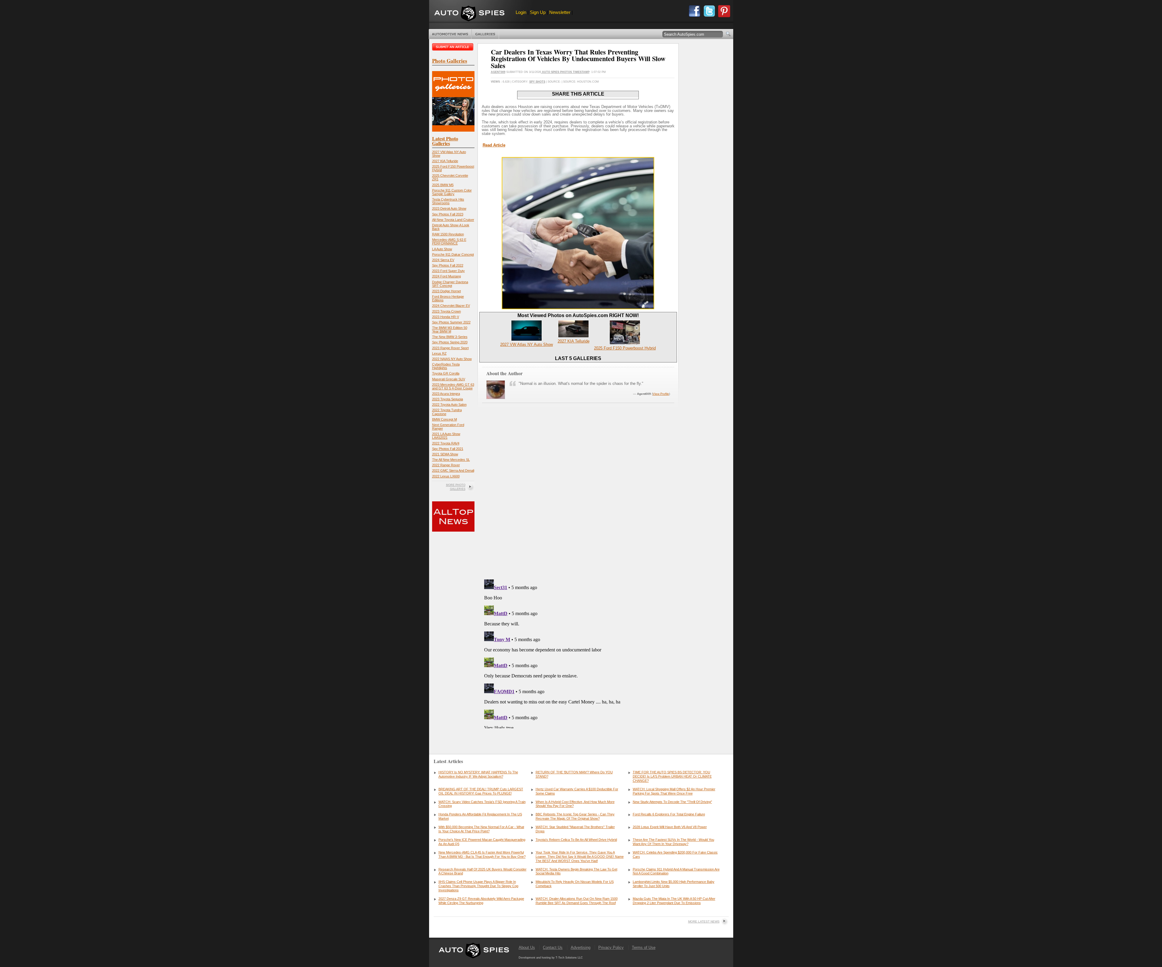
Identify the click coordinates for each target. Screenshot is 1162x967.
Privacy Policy (611, 947)
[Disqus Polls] (578, 497)
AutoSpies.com (469, 14)
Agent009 (498, 72)
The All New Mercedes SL (451, 459)
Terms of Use (643, 947)
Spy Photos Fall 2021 (447, 449)
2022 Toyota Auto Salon (449, 404)
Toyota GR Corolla (445, 373)
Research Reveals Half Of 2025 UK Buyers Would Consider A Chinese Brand (482, 871)
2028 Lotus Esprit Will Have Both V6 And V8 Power (670, 827)
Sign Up (538, 12)
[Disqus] (578, 652)
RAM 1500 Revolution (448, 234)
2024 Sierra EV (443, 260)
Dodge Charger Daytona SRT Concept (450, 283)
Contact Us (553, 947)
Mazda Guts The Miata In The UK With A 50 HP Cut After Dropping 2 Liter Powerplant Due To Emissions (674, 901)
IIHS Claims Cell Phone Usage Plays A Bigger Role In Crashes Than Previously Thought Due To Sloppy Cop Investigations (478, 886)
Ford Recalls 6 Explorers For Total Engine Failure (669, 814)
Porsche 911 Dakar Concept (453, 254)
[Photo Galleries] (453, 130)
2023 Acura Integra (446, 393)
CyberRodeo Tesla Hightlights (446, 366)
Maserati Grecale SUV (448, 379)
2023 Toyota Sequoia (447, 399)
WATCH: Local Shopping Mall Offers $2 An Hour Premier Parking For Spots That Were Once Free (674, 791)
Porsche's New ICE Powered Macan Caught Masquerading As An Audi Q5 (481, 842)
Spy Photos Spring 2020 (450, 342)
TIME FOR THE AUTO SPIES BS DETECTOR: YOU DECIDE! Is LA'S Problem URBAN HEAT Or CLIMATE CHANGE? (672, 776)
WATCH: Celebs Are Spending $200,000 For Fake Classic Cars (675, 854)
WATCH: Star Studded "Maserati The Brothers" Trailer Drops (575, 829)
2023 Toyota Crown (446, 311)
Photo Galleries (485, 34)
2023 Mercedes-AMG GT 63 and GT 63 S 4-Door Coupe (453, 386)
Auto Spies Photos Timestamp (565, 72)
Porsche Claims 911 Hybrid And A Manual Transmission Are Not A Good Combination (676, 871)
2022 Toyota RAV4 (445, 443)
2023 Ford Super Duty (448, 271)
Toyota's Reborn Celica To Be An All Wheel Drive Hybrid (576, 839)
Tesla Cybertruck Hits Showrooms (448, 201)
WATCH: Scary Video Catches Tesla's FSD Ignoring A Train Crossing (482, 804)
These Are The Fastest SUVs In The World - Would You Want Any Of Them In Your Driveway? (673, 842)
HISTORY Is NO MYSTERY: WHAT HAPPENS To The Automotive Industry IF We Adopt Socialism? (478, 774)
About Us (527, 947)
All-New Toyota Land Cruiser (453, 219)
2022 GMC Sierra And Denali (453, 470)
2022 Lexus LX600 (446, 476)
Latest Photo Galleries (445, 141)
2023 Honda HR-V (445, 317)
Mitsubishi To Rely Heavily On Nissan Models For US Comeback (575, 884)
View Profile (661, 393)
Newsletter (559, 12)
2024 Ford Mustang (446, 276)
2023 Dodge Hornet (446, 291)
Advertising (580, 947)
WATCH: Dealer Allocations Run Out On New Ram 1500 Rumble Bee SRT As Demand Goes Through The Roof (577, 901)
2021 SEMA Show (445, 454)
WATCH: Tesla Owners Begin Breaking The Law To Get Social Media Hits (576, 871)
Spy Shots (537, 81)
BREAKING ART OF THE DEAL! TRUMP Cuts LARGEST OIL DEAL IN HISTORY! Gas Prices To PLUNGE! (480, 791)
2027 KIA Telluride (445, 161)
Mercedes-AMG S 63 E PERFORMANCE (449, 241)
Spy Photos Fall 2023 (447, 214)
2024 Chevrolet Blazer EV (451, 305)
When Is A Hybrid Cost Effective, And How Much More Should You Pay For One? (575, 804)
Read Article (494, 145)
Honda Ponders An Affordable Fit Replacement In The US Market (480, 816)
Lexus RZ (439, 353)
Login (521, 12)
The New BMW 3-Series (450, 337)
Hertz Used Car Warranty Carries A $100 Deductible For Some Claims (577, 791)
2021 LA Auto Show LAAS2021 (446, 435)
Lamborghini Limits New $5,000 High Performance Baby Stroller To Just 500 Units (673, 884)
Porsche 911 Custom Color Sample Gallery (452, 192)
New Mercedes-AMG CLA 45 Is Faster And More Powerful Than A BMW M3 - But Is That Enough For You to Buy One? (482, 854)
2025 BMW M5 (443, 185)
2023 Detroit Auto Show (449, 208)
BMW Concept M (444, 419)
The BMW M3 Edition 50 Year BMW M (449, 329)
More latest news (704, 921)
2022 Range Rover (446, 465)
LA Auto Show (442, 249)
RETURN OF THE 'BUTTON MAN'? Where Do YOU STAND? (574, 774)
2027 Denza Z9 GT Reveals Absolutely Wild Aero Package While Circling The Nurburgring (481, 901)
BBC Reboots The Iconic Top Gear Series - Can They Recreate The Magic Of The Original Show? (575, 816)
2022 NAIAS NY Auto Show (452, 359)
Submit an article (453, 47)
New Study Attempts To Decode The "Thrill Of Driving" (672, 802)
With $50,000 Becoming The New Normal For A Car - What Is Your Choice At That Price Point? (481, 829)
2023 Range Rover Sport (450, 348)
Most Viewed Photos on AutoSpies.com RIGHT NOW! (578, 315)
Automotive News (450, 34)
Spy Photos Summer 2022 (451, 322)
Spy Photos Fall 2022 (447, 265)
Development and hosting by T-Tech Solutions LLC (551, 957)
